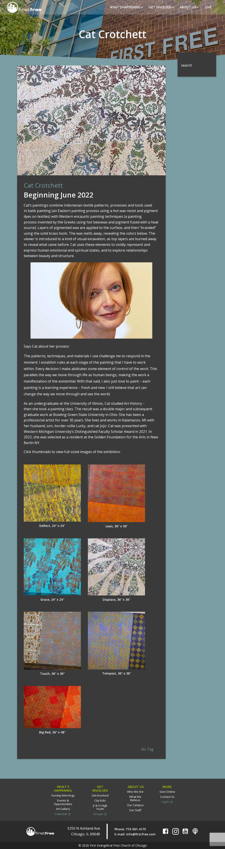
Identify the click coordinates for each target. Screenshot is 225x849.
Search (183, 55)
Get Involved (160, 7)
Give (208, 7)
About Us (188, 7)
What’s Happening (125, 7)
